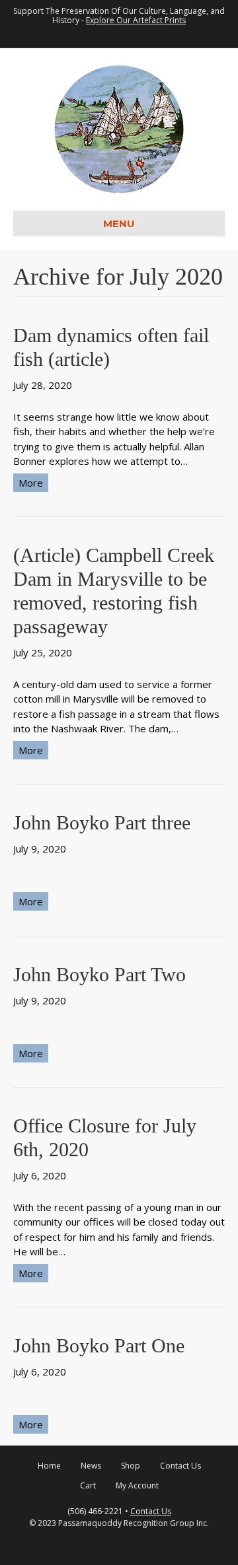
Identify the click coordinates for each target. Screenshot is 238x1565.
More (31, 482)
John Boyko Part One (98, 1345)
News (91, 1465)
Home (49, 1465)
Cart (88, 1485)
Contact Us (180, 1465)
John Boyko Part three (101, 822)
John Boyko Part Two (99, 974)
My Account (137, 1485)
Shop (130, 1465)
